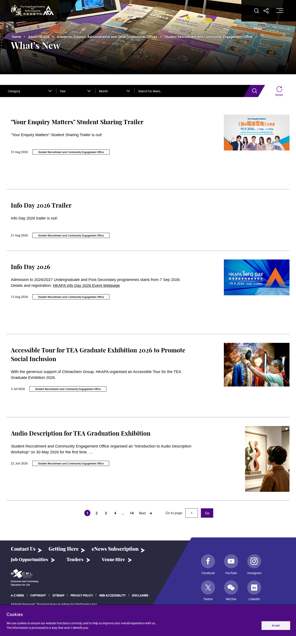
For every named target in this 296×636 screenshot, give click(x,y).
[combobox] (30, 91)
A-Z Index (17, 595)
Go (207, 513)
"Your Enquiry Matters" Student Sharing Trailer (77, 122)
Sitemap (58, 595)
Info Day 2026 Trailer (41, 206)
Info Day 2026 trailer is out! (34, 218)
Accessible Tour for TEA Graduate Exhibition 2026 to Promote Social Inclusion (98, 355)
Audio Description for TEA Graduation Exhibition (80, 434)
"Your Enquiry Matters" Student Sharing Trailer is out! (56, 135)
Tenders (75, 560)
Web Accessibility (112, 595)
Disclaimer (140, 595)
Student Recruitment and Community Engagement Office (71, 152)
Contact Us (23, 549)
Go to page (174, 512)
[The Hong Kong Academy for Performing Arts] (32, 10)
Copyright (38, 595)
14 (132, 513)
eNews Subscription (115, 549)
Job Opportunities (29, 560)
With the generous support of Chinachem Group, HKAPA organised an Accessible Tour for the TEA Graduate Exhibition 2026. (96, 375)
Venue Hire (113, 560)
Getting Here (64, 549)
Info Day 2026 (30, 267)
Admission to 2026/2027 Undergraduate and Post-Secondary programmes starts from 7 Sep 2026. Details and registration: (96, 283)
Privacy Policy (82, 595)
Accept (276, 625)
